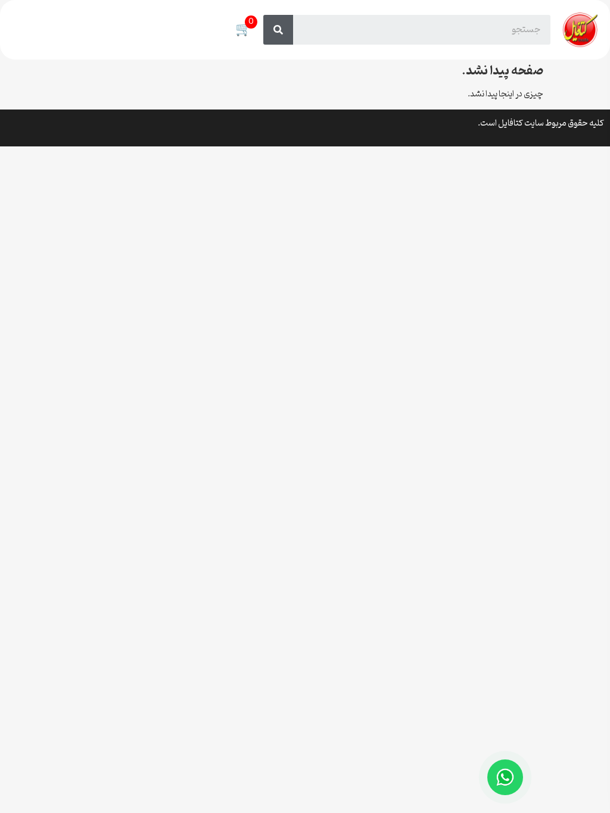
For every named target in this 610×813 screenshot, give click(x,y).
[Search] (278, 30)
